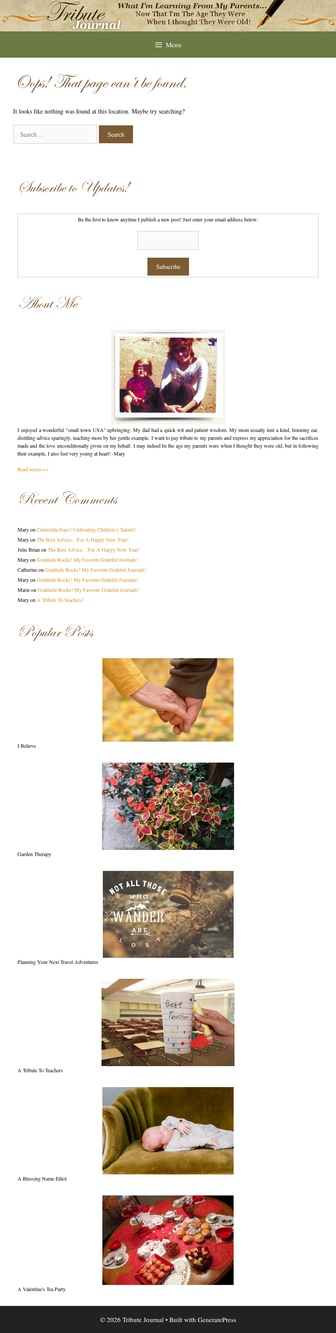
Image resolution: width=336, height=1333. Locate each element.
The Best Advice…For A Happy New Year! (83, 539)
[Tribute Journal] (168, 14)
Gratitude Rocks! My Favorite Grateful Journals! (87, 559)
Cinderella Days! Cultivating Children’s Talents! (86, 529)
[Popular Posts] (168, 700)
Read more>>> (33, 469)
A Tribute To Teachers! (60, 599)
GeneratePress (217, 1319)
